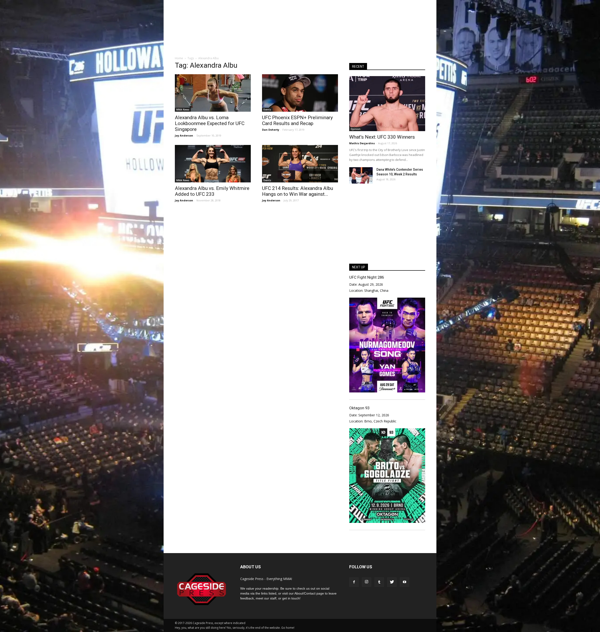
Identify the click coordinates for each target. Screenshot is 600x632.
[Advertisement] (300, 34)
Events (267, 109)
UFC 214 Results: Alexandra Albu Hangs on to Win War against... (297, 191)
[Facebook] (354, 582)
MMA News (182, 109)
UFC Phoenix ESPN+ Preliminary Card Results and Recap (297, 120)
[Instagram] (366, 582)
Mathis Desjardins (362, 143)
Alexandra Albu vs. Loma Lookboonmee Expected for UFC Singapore (209, 123)
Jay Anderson (184, 135)
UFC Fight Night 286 (366, 277)
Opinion (355, 129)
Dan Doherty (270, 129)
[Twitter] (392, 582)
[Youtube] (404, 582)
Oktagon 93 (359, 408)
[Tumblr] (379, 582)
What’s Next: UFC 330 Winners (382, 137)
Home (179, 58)
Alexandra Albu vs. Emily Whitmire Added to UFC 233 (212, 191)
